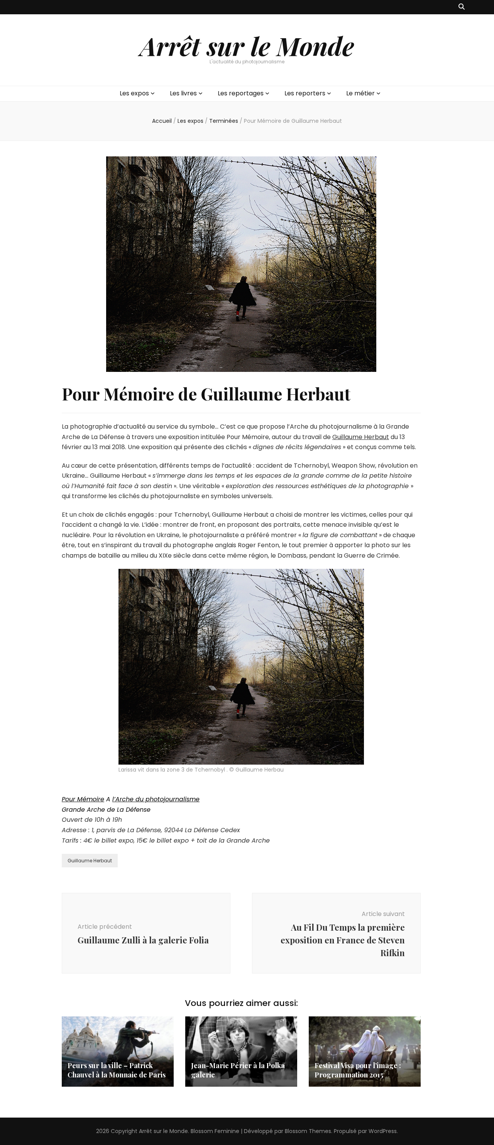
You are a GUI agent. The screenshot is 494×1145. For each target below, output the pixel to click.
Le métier (360, 93)
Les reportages (241, 93)
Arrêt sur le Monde (247, 45)
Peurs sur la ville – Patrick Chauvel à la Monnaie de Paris (117, 1070)
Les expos (134, 93)
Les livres (183, 93)
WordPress (383, 1131)
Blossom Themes (308, 1131)
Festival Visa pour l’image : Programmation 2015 (358, 1070)
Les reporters (304, 93)
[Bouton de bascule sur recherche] (461, 7)
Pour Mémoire (83, 799)
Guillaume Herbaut (360, 437)
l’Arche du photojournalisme (156, 799)
